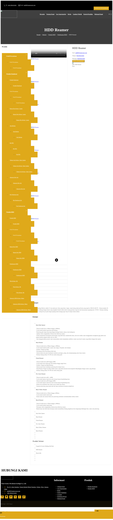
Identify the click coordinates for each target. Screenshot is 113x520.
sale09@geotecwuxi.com (29, 5)
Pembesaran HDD (62, 34)
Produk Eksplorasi (92, 486)
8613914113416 (80, 55)
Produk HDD (52, 34)
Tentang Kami (61, 486)
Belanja (44, 34)
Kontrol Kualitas (88, 14)
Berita (69, 14)
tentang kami (50, 14)
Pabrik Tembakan (61, 492)
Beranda (42, 14)
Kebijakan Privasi (62, 496)
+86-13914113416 (12, 5)
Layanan (59, 494)
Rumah (38, 34)
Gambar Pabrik (77, 14)
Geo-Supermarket (61, 14)
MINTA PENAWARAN (78, 61)
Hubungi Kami (98, 14)
